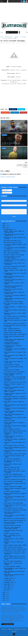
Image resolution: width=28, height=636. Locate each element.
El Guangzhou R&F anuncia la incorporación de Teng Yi (12, 343)
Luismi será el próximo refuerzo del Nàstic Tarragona (14, 391)
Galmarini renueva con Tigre (12, 467)
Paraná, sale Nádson (9, 420)
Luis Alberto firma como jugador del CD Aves (15, 443)
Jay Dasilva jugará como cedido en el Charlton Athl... (14, 280)
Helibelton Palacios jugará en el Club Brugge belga (14, 394)
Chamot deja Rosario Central (11, 318)
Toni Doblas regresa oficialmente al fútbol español (14, 412)
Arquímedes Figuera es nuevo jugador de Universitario (15, 260)
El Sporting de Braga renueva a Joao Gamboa (14, 456)
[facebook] (21, 1)
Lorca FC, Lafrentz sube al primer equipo (13, 367)
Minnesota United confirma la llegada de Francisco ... (15, 494)
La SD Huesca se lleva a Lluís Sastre (14, 371)
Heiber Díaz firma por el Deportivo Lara (15, 549)
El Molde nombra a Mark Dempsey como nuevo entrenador (14, 340)
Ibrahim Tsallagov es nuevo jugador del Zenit (15, 270)
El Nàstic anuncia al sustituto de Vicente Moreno (13, 436)
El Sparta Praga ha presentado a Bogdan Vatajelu (15, 489)
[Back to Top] (14, 634)
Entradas (5, 190)
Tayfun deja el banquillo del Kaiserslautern (12, 512)
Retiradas (23, 36)
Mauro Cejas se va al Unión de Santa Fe (15, 518)
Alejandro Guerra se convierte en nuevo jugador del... (15, 505)
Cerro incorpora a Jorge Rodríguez (13, 481)
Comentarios (6, 192)
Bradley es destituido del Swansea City (15, 520)
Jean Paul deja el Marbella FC (12, 459)
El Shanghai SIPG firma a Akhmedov (13, 301)
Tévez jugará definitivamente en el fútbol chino (14, 415)
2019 (4, 223)
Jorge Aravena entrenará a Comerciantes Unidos (15, 310)
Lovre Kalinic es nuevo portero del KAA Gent (15, 500)
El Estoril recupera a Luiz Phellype (14, 254)
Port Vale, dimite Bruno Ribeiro (13, 561)
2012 (4, 598)
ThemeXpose (10, 629)
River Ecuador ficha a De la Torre (13, 508)
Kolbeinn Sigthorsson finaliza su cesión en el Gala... (15, 326)
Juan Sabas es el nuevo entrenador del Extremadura (14, 379)
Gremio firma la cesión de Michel (13, 547)
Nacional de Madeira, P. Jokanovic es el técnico (15, 307)
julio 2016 (7, 586)
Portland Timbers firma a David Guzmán (14, 453)
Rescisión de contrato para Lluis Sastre (15, 382)
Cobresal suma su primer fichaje (13, 332)
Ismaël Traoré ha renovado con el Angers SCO (15, 320)
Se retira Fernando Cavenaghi (12, 491)
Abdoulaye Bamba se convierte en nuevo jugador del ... (14, 299)
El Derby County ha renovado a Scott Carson (14, 337)
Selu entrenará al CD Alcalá (11, 364)
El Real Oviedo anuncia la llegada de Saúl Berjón (14, 423)
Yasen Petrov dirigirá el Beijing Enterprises (13, 289)
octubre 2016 (8, 580)
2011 (4, 600)
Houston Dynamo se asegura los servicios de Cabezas (15, 399)
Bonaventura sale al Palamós (11, 369)
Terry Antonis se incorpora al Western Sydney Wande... (14, 296)
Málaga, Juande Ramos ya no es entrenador (12, 536)
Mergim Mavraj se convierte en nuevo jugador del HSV (14, 575)
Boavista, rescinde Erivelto (11, 533)
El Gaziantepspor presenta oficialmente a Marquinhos (15, 349)
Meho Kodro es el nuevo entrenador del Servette (14, 238)
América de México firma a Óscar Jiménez (15, 545)
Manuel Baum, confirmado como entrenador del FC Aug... (15, 426)
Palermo (4, 148)
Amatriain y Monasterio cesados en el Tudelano (14, 384)
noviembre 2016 (8, 578)
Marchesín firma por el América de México (13, 542)
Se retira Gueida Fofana (8, 129)
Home (2, 32)
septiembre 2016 (8, 582)
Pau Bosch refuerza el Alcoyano (12, 525)
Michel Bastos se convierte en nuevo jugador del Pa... (14, 235)
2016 (4, 227)
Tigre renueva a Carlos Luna (11, 469)
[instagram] (26, 1)
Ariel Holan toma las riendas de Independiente (13, 346)
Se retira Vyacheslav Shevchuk (12, 566)
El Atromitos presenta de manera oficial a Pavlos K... (15, 245)
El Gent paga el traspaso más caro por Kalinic (14, 477)
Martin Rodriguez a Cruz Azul (12, 429)
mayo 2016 (7, 590)
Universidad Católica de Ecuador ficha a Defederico (15, 451)
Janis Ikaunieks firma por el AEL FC (14, 445)
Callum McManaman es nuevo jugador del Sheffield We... (14, 569)
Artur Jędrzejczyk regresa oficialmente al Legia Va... (15, 248)
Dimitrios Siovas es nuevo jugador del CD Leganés (14, 356)
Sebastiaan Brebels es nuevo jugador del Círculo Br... (15, 405)
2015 (4, 592)
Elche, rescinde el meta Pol (11, 328)
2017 (4, 225)
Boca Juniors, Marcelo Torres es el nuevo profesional (13, 523)
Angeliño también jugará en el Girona (14, 556)
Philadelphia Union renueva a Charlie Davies (14, 283)
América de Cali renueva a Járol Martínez (13, 464)
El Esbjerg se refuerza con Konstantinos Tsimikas (15, 408)
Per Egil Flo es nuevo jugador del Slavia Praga (13, 362)
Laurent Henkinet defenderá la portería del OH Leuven (15, 448)
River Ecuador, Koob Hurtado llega (13, 503)
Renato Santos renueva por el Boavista (14, 396)
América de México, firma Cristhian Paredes (13, 539)
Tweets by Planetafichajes (8, 176)
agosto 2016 (7, 584)
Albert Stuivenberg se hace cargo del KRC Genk (14, 572)
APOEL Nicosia (8, 36)
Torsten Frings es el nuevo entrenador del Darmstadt (14, 515)
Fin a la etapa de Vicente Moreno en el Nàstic (15, 558)
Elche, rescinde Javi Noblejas (12, 330)
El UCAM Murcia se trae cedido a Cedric (15, 551)
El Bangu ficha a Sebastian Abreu (13, 474)
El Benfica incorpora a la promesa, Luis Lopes (15, 359)
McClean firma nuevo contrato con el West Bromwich (14, 277)
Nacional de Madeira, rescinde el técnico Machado (13, 374)
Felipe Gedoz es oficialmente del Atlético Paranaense (13, 286)
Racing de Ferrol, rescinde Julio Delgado (13, 563)
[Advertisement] (14, 13)
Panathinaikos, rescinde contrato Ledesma (13, 433)
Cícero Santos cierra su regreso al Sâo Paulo (15, 352)
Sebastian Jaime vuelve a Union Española (15, 334)
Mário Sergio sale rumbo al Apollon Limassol (13, 304)
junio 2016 (7, 588)
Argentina (16, 36)
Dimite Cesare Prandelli (10, 268)
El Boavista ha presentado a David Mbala (15, 510)
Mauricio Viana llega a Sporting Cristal (15, 431)
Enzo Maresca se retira (8, 156)
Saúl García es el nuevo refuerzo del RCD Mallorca (14, 263)
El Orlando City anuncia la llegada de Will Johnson (14, 439)
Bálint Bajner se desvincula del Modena (15, 250)
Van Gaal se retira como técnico (11, 143)
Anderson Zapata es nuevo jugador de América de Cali (14, 231)
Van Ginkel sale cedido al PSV (12, 240)
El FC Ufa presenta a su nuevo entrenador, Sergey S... (12, 257)
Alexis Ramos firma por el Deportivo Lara (14, 402)
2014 (4, 594)
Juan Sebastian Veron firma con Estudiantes (12, 461)
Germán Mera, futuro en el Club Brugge (14, 377)
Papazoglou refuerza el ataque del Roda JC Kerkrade (15, 418)
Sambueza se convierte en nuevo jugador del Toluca (15, 313)
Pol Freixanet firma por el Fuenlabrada (15, 316)
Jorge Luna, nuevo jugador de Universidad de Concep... (12, 528)
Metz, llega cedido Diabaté (11, 252)
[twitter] (24, 1)
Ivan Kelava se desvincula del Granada (14, 266)
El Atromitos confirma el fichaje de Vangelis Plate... (14, 293)
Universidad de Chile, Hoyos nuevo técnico (13, 531)
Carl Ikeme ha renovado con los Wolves (14, 323)
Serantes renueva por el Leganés (13, 486)
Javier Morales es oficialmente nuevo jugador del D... (14, 497)
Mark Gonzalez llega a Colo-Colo (13, 242)
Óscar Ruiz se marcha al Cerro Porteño (14, 479)
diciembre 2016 (8, 229)
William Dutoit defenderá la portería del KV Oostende (14, 387)
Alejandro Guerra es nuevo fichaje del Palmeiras (14, 484)
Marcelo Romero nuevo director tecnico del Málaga (14, 471)
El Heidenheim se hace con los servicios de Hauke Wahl (15, 274)
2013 (4, 596)
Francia (4, 121)
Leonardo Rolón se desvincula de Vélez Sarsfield (14, 553)
